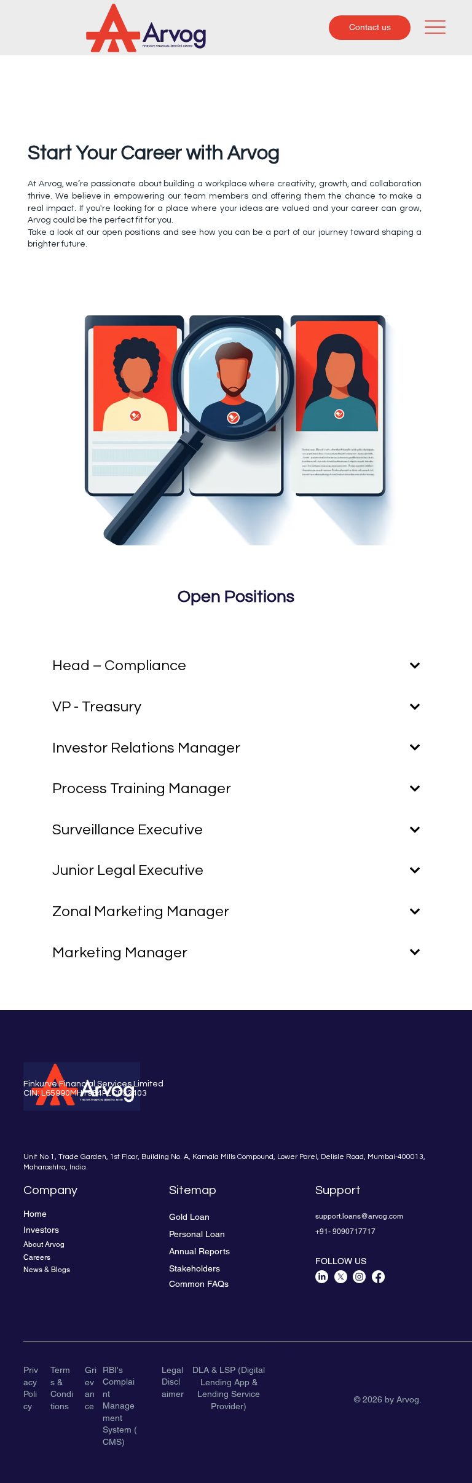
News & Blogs (46, 1269)
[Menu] (435, 27)
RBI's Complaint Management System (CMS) (120, 1406)
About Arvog (44, 1244)
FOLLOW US (340, 1261)
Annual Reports (199, 1251)
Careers (36, 1257)
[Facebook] (378, 1276)
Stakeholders (194, 1268)
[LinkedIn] (321, 1276)
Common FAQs (199, 1284)
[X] (340, 1276)
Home (35, 1214)
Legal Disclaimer (173, 1382)
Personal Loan (197, 1234)
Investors (41, 1230)
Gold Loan (189, 1217)
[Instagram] (359, 1276)
